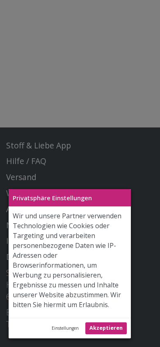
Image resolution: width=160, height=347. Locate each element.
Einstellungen (65, 328)
